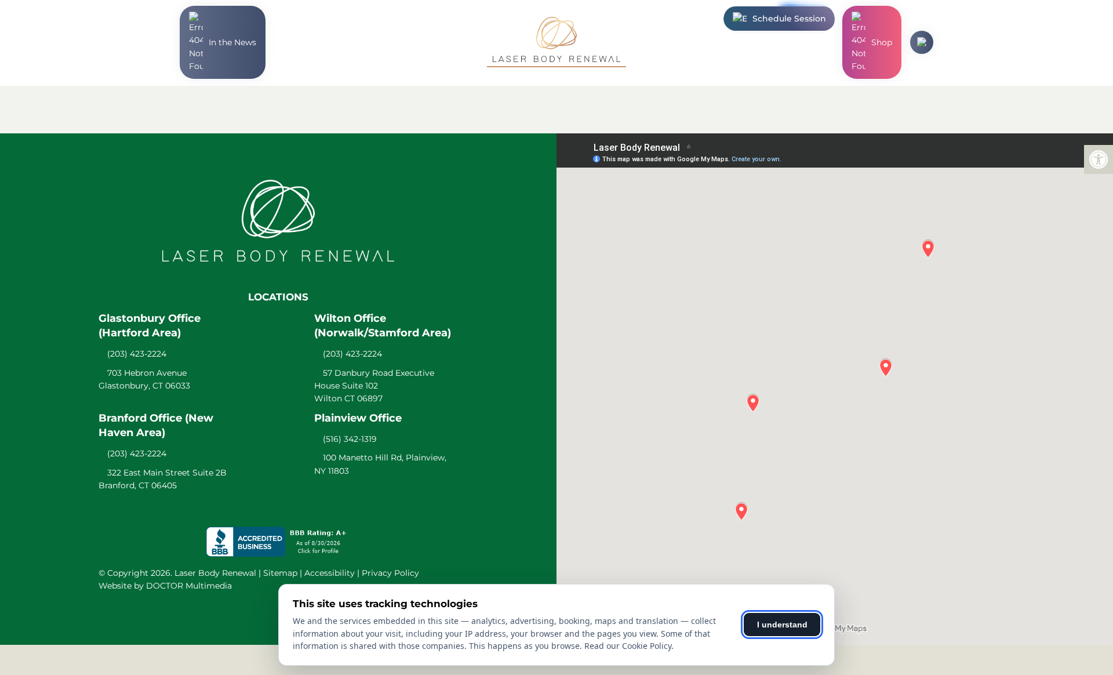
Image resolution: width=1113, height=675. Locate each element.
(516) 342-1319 (350, 439)
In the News (232, 42)
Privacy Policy (390, 573)
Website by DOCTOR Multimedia (165, 585)
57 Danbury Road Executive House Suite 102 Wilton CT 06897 (374, 386)
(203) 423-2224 (136, 354)
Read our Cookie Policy (627, 645)
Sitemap (280, 573)
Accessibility (329, 573)
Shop (881, 42)
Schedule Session (789, 18)
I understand (782, 624)
